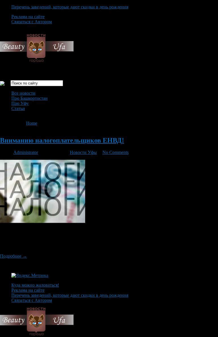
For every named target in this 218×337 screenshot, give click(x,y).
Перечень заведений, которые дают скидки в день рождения (69, 7)
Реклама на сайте (28, 16)
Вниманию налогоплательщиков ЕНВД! (62, 140)
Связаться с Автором (31, 21)
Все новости (23, 93)
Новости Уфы (83, 152)
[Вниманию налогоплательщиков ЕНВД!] (42, 221)
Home (31, 123)
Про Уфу (20, 103)
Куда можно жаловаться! (35, 285)
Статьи (18, 108)
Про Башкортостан (29, 98)
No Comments (115, 152)
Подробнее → (13, 256)
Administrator (25, 152)
